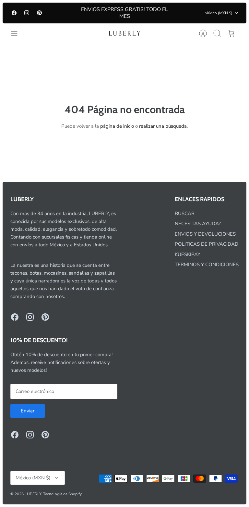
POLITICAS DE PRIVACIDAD (206, 244)
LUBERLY (33, 494)
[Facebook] (14, 13)
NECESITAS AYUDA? (198, 223)
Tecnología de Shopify (62, 494)
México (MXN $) (218, 13)
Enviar (27, 411)
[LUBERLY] (124, 33)
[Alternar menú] (17, 33)
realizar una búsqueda (163, 126)
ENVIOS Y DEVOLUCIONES (205, 234)
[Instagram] (26, 13)
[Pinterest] (39, 13)
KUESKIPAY (187, 254)
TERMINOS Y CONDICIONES (207, 264)
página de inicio (117, 126)
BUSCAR (185, 213)
